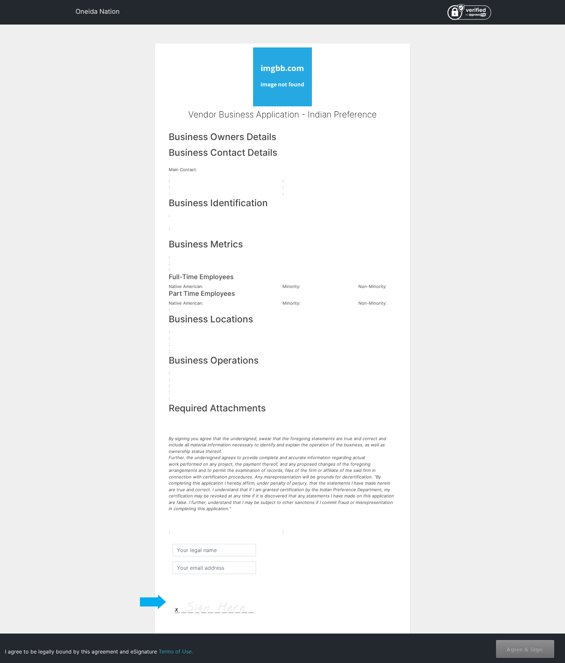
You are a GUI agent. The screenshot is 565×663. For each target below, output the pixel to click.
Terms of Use (506, 619)
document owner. (488, 640)
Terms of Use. (176, 651)
